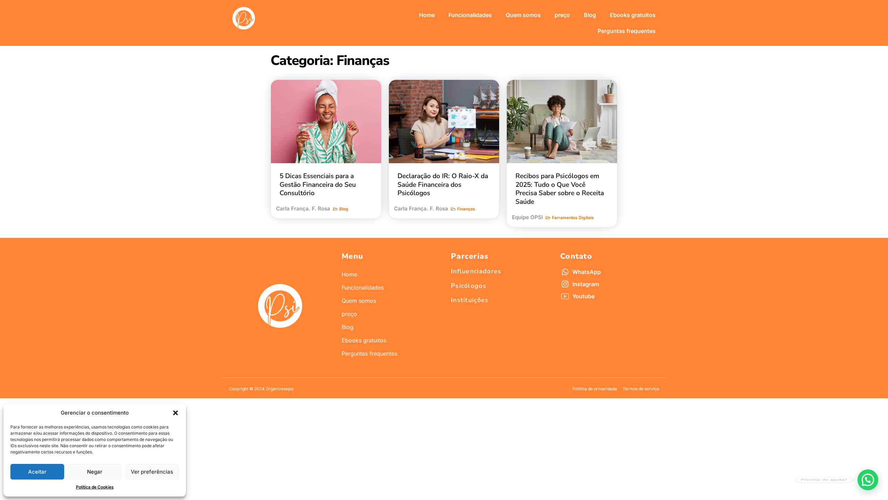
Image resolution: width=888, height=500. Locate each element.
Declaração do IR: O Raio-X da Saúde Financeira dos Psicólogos (443, 185)
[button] (175, 412)
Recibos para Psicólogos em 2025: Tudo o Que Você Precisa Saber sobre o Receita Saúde (559, 189)
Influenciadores (476, 271)
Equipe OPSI (527, 217)
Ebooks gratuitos (633, 14)
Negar (94, 471)
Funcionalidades (470, 14)
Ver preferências (152, 471)
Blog (590, 14)
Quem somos (523, 14)
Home (427, 14)
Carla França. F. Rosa (303, 208)
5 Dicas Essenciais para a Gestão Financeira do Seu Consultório (318, 185)
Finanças (466, 208)
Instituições (470, 300)
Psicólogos (468, 286)
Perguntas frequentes (627, 30)
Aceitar (37, 471)
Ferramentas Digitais (573, 217)
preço (562, 14)
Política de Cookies (95, 487)
